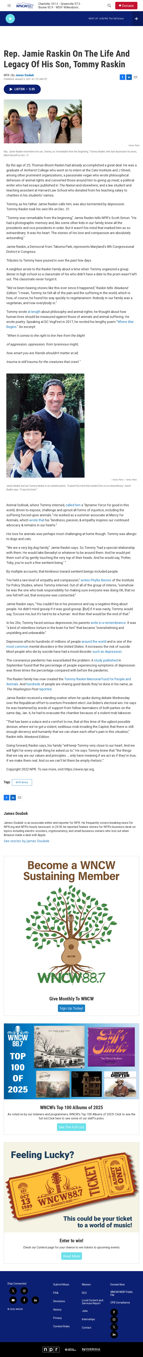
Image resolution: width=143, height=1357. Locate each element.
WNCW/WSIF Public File (121, 1293)
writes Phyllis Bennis (96, 580)
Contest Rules (61, 1326)
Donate (128, 6)
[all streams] (137, 18)
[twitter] (114, 1327)
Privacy (57, 1318)
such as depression (107, 651)
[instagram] (114, 1320)
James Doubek (24, 75)
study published (106, 660)
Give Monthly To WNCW (71, 999)
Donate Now (117, 1284)
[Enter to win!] (71, 1187)
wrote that (36, 520)
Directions (59, 1301)
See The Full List (71, 1127)
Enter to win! (71, 1240)
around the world (94, 641)
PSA (55, 1293)
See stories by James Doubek (26, 841)
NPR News (22, 782)
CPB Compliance (120, 1302)
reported (45, 689)
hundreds (33, 684)
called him (73, 505)
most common (17, 646)
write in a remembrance (108, 623)
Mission (86, 1284)
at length (34, 312)
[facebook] (114, 1312)
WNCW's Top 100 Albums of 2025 (71, 1107)
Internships (88, 1319)
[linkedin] (114, 1334)
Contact (86, 1327)
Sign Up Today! (71, 1008)
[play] (10, 19)
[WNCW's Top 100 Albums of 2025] (71, 1061)
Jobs (85, 1311)
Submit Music (61, 1284)
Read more (71, 1256)
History (57, 1309)
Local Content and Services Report (92, 1302)
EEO (84, 1293)
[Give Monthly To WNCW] (71, 923)
